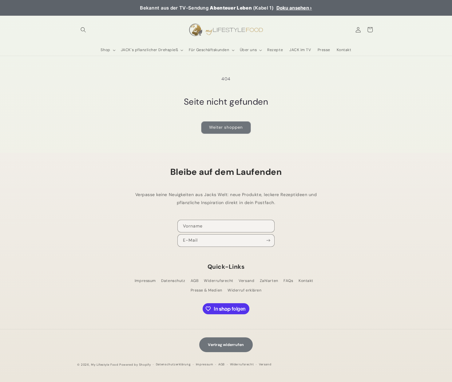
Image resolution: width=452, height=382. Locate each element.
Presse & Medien (206, 290)
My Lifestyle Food (104, 365)
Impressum (145, 280)
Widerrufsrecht (218, 280)
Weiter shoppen (226, 127)
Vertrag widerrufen (226, 344)
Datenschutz (173, 280)
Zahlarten (269, 280)
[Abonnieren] (269, 240)
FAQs (288, 280)
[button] (83, 30)
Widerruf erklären (244, 290)
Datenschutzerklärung (173, 364)
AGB (195, 280)
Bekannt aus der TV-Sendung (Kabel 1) (226, 8)
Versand (246, 280)
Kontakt (306, 280)
